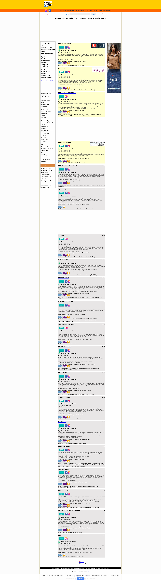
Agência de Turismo (46, 93)
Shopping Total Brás (46, 176)
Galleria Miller (44, 172)
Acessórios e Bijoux (46, 47)
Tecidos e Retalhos (46, 79)
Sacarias (43, 152)
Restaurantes (69, 321)
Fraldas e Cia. (44, 126)
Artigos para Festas (46, 98)
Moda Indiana (44, 139)
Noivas (42, 145)
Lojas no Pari (44, 183)
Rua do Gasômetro (46, 185)
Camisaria (43, 108)
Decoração (44, 113)
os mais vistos (53, 14)
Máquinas (43, 137)
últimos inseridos (108, 14)
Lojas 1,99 (43, 135)
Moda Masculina (45, 69)
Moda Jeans (44, 68)
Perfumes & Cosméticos (83, 320)
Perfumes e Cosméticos (47, 146)
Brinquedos (44, 106)
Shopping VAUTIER (46, 77)
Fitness (43, 124)
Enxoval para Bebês (46, 55)
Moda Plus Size (83, 90)
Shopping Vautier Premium (48, 181)
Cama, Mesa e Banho (47, 53)
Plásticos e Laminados (47, 148)
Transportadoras (45, 159)
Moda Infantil (44, 64)
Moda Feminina (45, 60)
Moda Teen (44, 141)
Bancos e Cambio (45, 100)
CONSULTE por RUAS (47, 81)
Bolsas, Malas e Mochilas (48, 49)
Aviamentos (44, 45)
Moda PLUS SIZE (45, 71)
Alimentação (44, 95)
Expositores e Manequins (48, 57)
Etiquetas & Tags (80, 185)
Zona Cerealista (45, 187)
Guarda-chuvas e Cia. (46, 130)
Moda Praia (44, 73)
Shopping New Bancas (77, 115)
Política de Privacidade (82, 575)
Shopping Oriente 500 (46, 168)
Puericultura (44, 150)
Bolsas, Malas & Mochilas (90, 463)
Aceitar (80, 578)
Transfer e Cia (44, 157)
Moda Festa (44, 62)
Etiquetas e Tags (45, 121)
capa (103, 165)
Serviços (43, 154)
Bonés (42, 102)
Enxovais (43, 117)
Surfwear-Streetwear (46, 156)
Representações (96, 185)
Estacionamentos (45, 119)
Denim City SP (72, 185)
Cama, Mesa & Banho (76, 114)
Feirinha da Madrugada (47, 122)
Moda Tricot (44, 143)
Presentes (63, 321)
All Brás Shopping (45, 178)
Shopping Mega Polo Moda (68, 507)
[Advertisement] (87, 4)
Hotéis (42, 132)
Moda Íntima (44, 66)
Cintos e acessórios (46, 111)
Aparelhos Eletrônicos (78, 463)
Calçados (43, 51)
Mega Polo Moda (45, 75)
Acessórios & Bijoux (66, 318)
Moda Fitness (65, 556)
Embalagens (44, 115)
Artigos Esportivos (45, 97)
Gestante (43, 128)
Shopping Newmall (46, 174)
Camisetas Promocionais (47, 109)
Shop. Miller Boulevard (47, 170)
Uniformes (43, 161)
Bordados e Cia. (45, 104)
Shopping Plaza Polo (79, 466)
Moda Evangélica (46, 58)
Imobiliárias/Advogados (47, 133)
